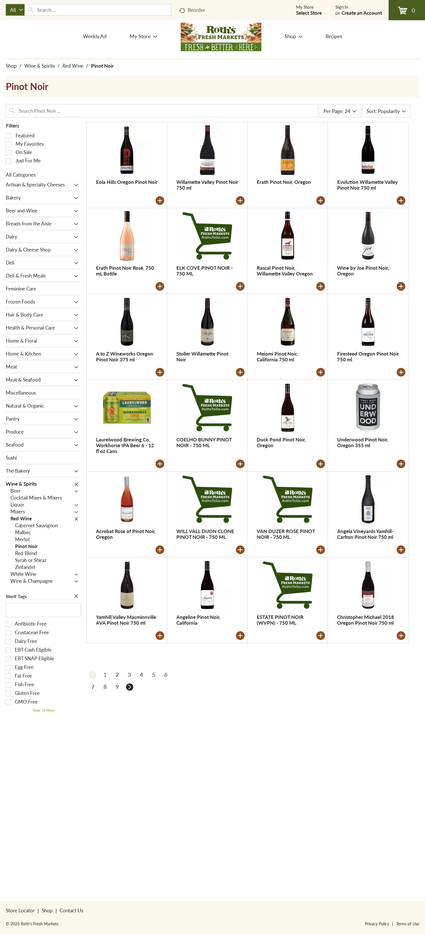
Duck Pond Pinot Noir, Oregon (281, 442)
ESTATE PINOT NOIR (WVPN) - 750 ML (280, 619)
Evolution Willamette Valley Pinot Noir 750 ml (367, 184)
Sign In (341, 7)
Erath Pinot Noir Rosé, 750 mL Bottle (125, 270)
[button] (75, 185)
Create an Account (361, 12)
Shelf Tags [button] (16, 596)
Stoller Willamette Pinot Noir (202, 356)
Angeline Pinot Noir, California (198, 619)
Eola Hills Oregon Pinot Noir (127, 181)
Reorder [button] (196, 9)
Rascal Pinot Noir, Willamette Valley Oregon (285, 270)
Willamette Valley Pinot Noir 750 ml (207, 184)
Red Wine (73, 65)
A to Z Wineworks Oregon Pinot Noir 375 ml (124, 356)
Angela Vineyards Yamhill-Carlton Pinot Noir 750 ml (365, 534)
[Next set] (129, 687)
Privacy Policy (377, 923)
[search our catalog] (31, 10)
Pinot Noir (102, 65)
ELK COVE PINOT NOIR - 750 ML (204, 270)
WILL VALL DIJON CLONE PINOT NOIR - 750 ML (205, 534)
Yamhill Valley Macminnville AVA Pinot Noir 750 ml (126, 619)
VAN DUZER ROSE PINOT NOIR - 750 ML (286, 534)
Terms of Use (407, 923)
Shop (11, 65)
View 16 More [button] (43, 710)
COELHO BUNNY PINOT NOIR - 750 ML (204, 442)
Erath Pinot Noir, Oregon (284, 181)
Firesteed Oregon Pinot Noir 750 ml (368, 356)
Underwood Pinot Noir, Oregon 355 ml (362, 442)
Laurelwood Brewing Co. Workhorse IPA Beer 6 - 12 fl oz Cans (125, 445)
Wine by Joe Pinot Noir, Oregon (363, 270)
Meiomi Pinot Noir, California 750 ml (277, 356)
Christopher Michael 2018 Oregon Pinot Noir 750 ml (365, 619)
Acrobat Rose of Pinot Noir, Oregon (126, 534)
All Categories (21, 174)
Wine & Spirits (39, 65)
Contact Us (71, 910)
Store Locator (20, 910)
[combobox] (15, 10)
